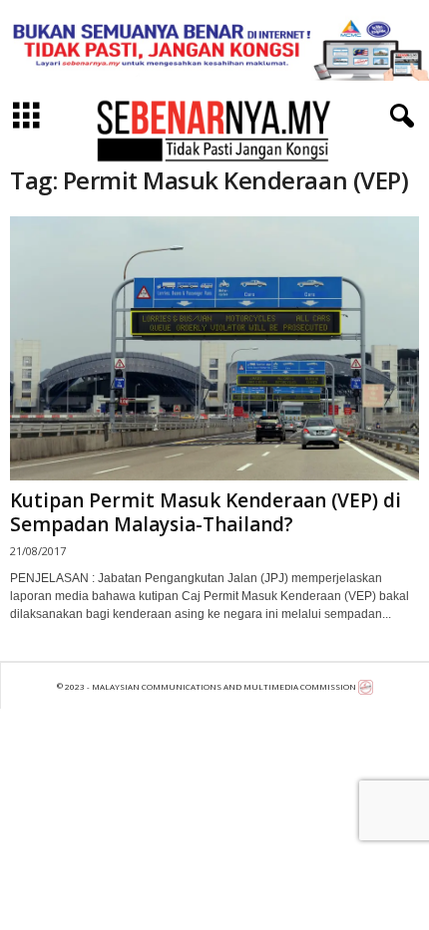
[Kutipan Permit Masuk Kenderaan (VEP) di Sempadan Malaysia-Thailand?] (214, 348)
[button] (398, 117)
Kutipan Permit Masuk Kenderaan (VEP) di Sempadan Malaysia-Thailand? (205, 512)
